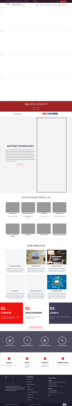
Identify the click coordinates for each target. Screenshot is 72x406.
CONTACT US (60, 5)
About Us (32, 404)
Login (57, 1)
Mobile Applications (30, 397)
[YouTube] (36, 1)
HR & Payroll (29, 399)
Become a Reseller (63, 1)
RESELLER (54, 5)
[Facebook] (34, 1)
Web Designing (29, 381)
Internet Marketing (30, 394)
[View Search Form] (65, 5)
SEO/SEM (28, 387)
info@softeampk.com (54, 395)
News (36, 404)
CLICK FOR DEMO (12, 208)
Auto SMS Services (30, 389)
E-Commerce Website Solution (32, 392)
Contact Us (40, 404)
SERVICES (42, 5)
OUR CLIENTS (48, 5)
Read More (15, 390)
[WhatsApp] (38, 1)
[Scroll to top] (70, 404)
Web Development (30, 379)
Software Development (31, 384)
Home (37, 5)
